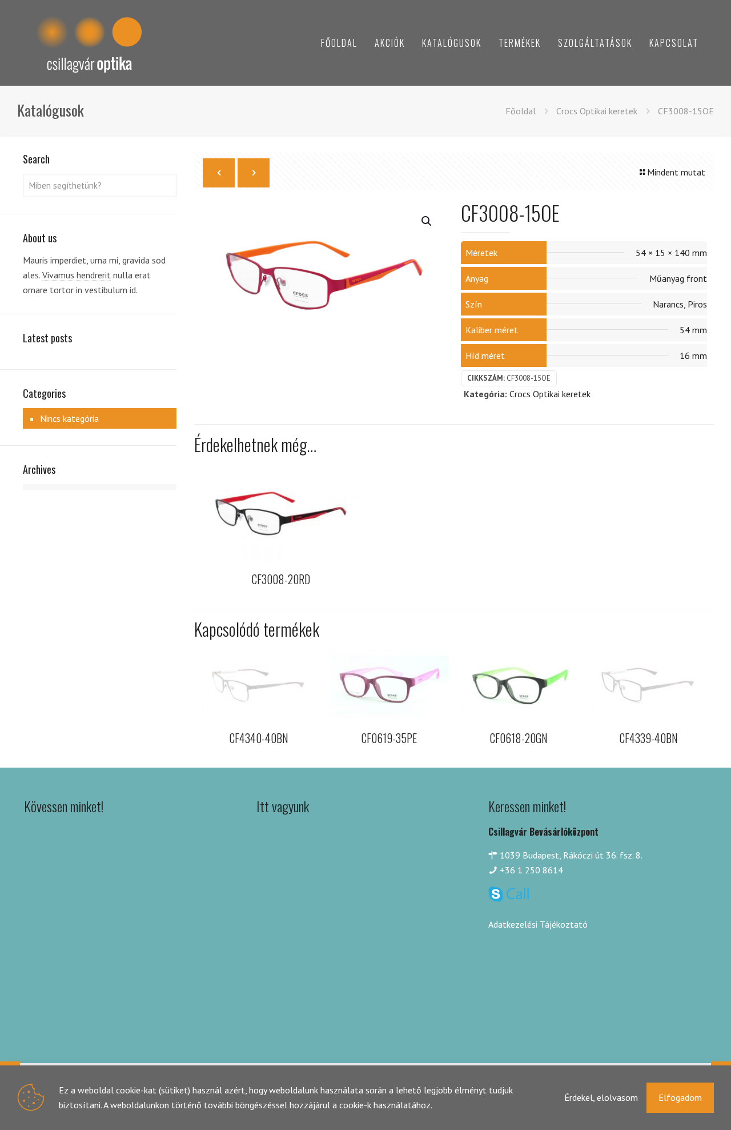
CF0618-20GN (519, 737)
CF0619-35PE (389, 737)
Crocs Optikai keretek (596, 111)
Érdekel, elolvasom (601, 1097)
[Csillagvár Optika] (88, 43)
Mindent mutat (676, 172)
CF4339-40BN (649, 737)
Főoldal (520, 111)
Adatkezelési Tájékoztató (538, 924)
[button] (427, 221)
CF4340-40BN (259, 737)
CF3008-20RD (281, 579)
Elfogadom (680, 1097)
